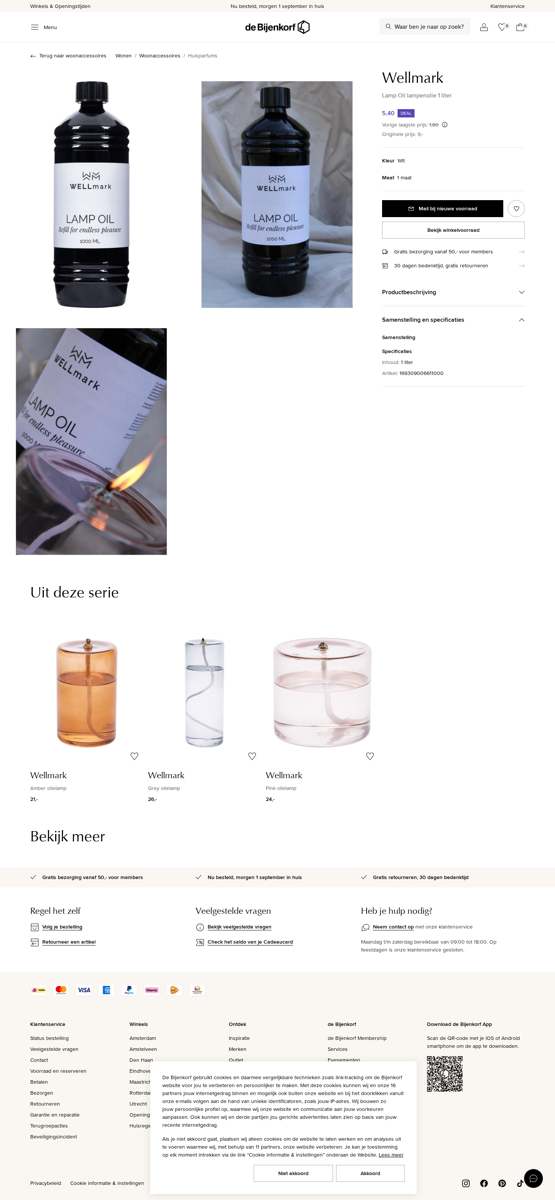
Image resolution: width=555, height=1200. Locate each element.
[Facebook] (484, 1183)
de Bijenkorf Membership (357, 1038)
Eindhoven (142, 1071)
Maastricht (141, 1082)
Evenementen (344, 1060)
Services (338, 1049)
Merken (238, 1049)
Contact (39, 1060)
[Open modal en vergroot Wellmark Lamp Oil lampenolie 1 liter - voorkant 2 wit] (277, 190)
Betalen (39, 1082)
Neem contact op (393, 926)
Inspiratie (239, 1038)
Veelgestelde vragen (54, 1049)
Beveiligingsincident (53, 1137)
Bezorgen (41, 1093)
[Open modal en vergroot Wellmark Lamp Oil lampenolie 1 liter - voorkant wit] (91, 190)
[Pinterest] (502, 1183)
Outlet (236, 1060)
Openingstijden (147, 1115)
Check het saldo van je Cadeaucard (250, 942)
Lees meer (391, 1155)
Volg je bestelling (62, 926)
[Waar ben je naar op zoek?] (388, 26)
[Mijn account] (484, 27)
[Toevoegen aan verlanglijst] (516, 208)
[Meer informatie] (445, 125)
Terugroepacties (49, 1126)
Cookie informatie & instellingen (107, 1183)
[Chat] (533, 1178)
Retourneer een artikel (69, 942)
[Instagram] (465, 1183)
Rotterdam (142, 1093)
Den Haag (141, 1060)
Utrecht (138, 1104)
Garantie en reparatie (55, 1115)
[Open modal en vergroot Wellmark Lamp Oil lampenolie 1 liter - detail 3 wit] (91, 437)
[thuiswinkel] (197, 994)
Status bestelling (49, 1038)
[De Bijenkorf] (277, 27)
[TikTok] (520, 1183)
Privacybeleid (45, 1183)
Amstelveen (143, 1049)
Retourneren (45, 1104)
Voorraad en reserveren (58, 1071)
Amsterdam (143, 1038)
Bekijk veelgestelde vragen (239, 926)
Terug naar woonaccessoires (72, 55)
